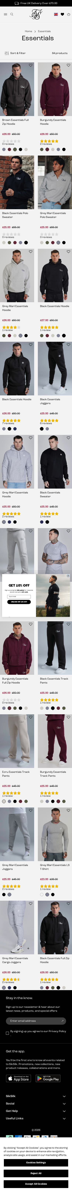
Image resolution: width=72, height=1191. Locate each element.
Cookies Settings (36, 1162)
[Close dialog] (68, 575)
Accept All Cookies (36, 1184)
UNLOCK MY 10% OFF (19, 602)
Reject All (36, 1173)
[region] (36, 1164)
